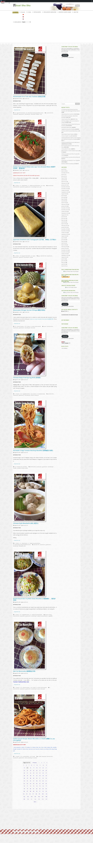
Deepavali (44, 756)
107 (42, 796)
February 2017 (64, 183)
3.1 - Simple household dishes (34, 185)
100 (43, 794)
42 (36, 775)
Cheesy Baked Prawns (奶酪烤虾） (68, 149)
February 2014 (64, 246)
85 (46, 788)
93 (46, 791)
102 (24, 796)
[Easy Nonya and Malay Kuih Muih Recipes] (71, 282)
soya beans (33, 114)
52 (43, 778)
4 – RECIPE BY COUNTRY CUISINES (64, 12)
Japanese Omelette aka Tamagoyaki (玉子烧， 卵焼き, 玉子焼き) (34, 239)
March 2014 (63, 244)
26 (36, 770)
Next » (35, 801)
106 (39, 796)
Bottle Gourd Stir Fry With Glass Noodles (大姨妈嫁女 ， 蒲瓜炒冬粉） (34, 599)
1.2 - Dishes (16, 185)
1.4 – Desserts (22, 12)
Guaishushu (15, 114)
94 (23, 794)
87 (27, 791)
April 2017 (63, 179)
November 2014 (64, 230)
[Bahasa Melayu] (26, 19)
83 (39, 788)
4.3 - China (43, 185)
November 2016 (64, 188)
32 (30, 773)
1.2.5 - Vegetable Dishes (25, 394)
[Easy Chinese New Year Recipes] (71, 271)
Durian (44, 326)
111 (31, 799)
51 (39, 778)
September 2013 (64, 255)
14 (24, 767)
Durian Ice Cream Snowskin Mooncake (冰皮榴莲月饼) (41, 319)
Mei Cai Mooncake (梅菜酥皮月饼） (24, 671)
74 (36, 786)
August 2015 (63, 215)
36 (43, 773)
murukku (35, 757)
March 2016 (63, 202)
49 (33, 778)
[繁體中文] (26, 17)
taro (38, 187)
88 (30, 791)
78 (24, 788)
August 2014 (63, 236)
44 (43, 775)
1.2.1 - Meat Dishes (23, 185)
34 (36, 773)
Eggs (39, 255)
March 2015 (63, 223)
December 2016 (64, 186)
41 (33, 775)
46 (24, 778)
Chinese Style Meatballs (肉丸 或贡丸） (26, 523)
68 (43, 783)
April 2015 (63, 222)
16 (30, 767)
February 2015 (64, 225)
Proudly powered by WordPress (19, 831)
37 (46, 773)
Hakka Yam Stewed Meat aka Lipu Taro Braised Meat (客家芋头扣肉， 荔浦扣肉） (34, 167)
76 (43, 786)
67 (39, 783)
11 (40, 765)
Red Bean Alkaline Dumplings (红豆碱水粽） (70, 163)
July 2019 (63, 169)
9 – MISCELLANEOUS (17, 22)
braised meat (50, 185)
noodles (15, 468)
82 (36, 788)
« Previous (34, 762)
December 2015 (64, 208)
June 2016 (63, 197)
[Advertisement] (46, 33)
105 (35, 796)
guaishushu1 (21, 114)
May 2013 (63, 262)
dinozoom (37, 831)
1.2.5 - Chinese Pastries (19, 326)
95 (26, 794)
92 (43, 791)
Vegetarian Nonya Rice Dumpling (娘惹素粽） (70, 129)
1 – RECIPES (15, 12)
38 (24, 775)
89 (33, 791)
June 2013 (63, 260)
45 (46, 775)
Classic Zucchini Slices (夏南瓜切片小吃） (69, 119)
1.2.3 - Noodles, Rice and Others (20, 466)
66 (36, 783)
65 (33, 783)
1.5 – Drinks (28, 12)
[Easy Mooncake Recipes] (71, 292)
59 (39, 781)
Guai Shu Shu (23, 5)
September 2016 (64, 192)
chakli (40, 756)
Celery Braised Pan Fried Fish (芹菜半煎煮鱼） (70, 114)
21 (46, 767)
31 (27, 773)
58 (36, 781)
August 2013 (63, 257)
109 (24, 799)
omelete (31, 257)
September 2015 (64, 213)
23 (27, 770)
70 (24, 786)
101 (46, 794)
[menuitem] (92, 1)
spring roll (36, 395)
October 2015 (64, 211)
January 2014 (64, 248)
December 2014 (64, 229)
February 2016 (64, 204)
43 (39, 775)
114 (42, 799)
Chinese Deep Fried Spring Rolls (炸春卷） (27, 377)
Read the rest (17, 110)
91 (39, 791)
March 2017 (63, 181)
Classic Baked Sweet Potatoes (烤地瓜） (69, 134)
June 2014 (63, 239)
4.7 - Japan (33, 255)
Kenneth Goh (26, 98)
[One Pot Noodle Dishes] (71, 287)
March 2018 (63, 171)
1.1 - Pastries (16, 394)
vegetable (50, 616)
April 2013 (63, 264)
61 (46, 781)
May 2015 (63, 220)
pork (25, 546)
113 (39, 799)
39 (27, 775)
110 (28, 799)
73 (33, 786)
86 (24, 791)
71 (27, 786)
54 (24, 781)
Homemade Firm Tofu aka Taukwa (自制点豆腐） (29, 96)
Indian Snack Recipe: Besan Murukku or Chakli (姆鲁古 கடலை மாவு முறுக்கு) (34, 739)
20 (43, 767)
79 (27, 788)
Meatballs (21, 546)
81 (33, 788)
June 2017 (63, 176)
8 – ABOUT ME (75, 12)
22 (24, 770)
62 (24, 783)
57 (33, 781)
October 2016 (64, 190)
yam (40, 187)
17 (33, 767)
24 (30, 770)
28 (43, 770)
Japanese (21, 257)
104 (31, 796)
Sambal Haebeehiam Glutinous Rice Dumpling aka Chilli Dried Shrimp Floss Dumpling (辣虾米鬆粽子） (70, 139)
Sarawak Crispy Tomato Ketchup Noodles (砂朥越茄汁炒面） (33, 450)
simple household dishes (42, 616)
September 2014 (64, 234)
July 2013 (63, 259)
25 (33, 770)
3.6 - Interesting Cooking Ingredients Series (34, 112)
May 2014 (63, 241)
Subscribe (65, 55)
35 (39, 773)
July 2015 (63, 216)
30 (24, 773)
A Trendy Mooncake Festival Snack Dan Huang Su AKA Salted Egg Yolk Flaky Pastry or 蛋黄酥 (70, 111)
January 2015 (64, 227)
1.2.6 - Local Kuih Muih (24, 756)
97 (33, 794)
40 (30, 775)
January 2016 (64, 206)
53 (46, 778)
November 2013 (64, 251)
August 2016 (63, 193)
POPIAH (32, 395)
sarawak (19, 468)
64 (30, 783)
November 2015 (64, 209)
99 (39, 794)
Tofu (41, 114)
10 (37, 765)
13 (46, 765)
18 (36, 767)
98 (36, 794)
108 (46, 796)
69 (46, 783)
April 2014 (63, 243)
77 (46, 786)
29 (46, 770)
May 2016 (63, 199)
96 (30, 794)
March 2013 (63, 266)
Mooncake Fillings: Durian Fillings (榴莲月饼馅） (29, 310)
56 (30, 781)
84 (43, 788)
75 (39, 786)
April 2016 (63, 200)
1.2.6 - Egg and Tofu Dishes (19, 112)
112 (35, 799)
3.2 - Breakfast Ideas (41, 394)
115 (46, 799)
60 (43, 781)
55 (27, 781)
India (26, 757)
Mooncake (33, 327)
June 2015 (63, 218)
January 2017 (64, 185)
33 (33, 773)
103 (28, 796)
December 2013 (64, 250)
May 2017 (63, 178)
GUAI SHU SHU (50, 112)
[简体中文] (26, 14)
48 (30, 778)
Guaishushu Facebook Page (69, 315)
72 (30, 786)
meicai (38, 688)
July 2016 (63, 195)
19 (39, 767)
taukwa (37, 114)
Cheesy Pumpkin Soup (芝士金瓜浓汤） (69, 136)
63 (27, 783)
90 (36, 791)
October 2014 (64, 232)
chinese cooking (48, 614)
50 (36, 778)
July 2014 (63, 237)
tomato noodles (24, 468)
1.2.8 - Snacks (27, 326)
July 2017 (63, 174)
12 (43, 765)
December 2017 (64, 172)
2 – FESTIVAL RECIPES (36, 12)
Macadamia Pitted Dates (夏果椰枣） (68, 127)
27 (39, 770)
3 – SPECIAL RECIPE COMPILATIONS (49, 12)
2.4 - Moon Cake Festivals (36, 326)
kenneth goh (27, 114)
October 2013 (64, 253)
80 (30, 788)
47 (27, 778)
